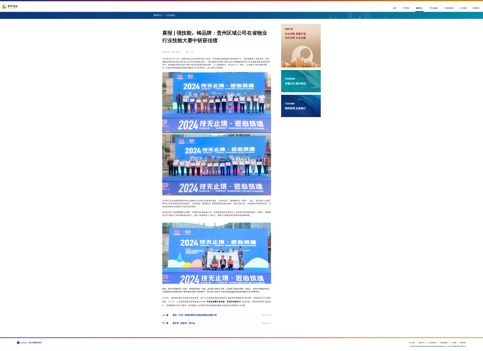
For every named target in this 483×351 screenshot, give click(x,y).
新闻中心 (419, 8)
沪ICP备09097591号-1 (458, 346)
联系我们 (476, 8)
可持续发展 (448, 8)
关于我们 (406, 8)
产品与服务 (433, 8)
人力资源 (463, 8)
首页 (394, 8)
